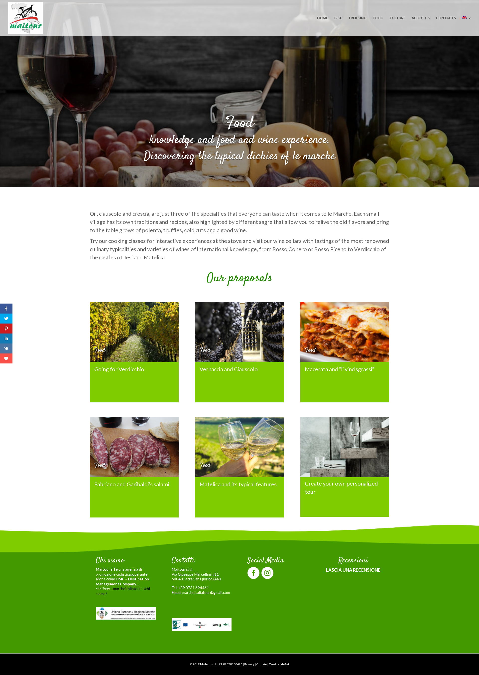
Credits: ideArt (279, 664)
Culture (397, 18)
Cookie (261, 664)
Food (378, 18)
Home (322, 18)
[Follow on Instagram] (267, 573)
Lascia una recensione (353, 570)
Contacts (446, 18)
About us (421, 18)
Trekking (357, 18)
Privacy (249, 664)
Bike (338, 18)
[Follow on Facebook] (253, 573)
